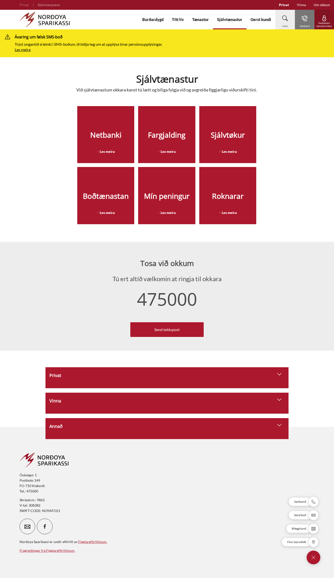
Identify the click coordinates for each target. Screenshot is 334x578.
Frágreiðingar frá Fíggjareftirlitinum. (47, 550)
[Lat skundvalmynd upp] (313, 557)
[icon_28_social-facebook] (45, 526)
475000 (167, 299)
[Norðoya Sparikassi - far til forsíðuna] (45, 19)
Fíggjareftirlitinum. (92, 542)
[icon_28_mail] (27, 526)
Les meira (23, 49)
